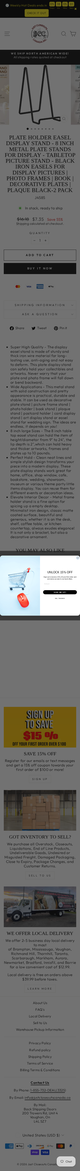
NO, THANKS (60, 598)
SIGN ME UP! (60, 592)
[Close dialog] (77, 558)
